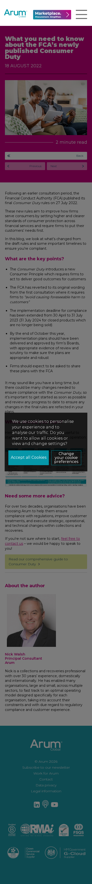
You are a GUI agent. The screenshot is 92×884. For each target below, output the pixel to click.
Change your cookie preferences (66, 457)
